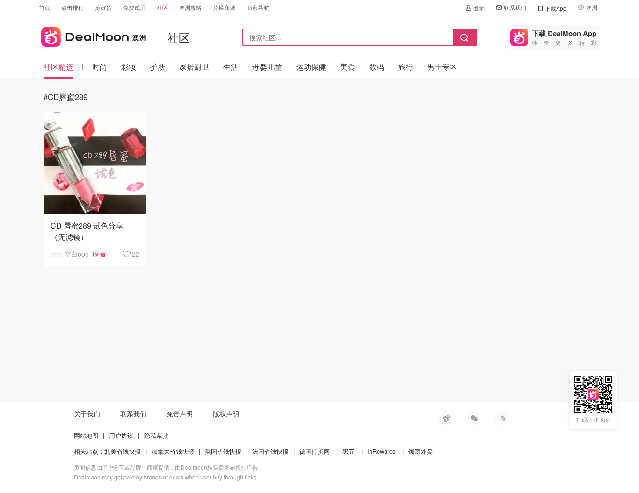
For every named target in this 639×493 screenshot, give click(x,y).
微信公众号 (474, 418)
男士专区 (442, 66)
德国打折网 (314, 451)
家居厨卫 (194, 66)
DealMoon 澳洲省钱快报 (92, 35)
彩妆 (128, 66)
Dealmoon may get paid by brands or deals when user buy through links (165, 477)
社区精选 (58, 66)
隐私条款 (156, 435)
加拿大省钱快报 (173, 451)
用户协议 (121, 435)
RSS (502, 418)
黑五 (348, 451)
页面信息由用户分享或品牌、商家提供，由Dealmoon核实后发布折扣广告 (166, 467)
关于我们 (87, 413)
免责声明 (180, 413)
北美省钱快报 (122, 451)
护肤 (157, 66)
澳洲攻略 (190, 7)
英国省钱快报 (223, 451)
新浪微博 (446, 418)
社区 (162, 7)
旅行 (405, 66)
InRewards (381, 451)
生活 (230, 66)
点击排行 (72, 7)
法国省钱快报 (270, 451)
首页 (44, 7)
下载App (555, 8)
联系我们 (515, 7)
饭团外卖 (420, 451)
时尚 (99, 66)
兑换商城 (224, 7)
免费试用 (134, 7)
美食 (347, 66)
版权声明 (226, 413)
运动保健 (311, 66)
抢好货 (103, 7)
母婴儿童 (267, 66)
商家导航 (258, 7)
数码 (376, 66)
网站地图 (86, 435)
